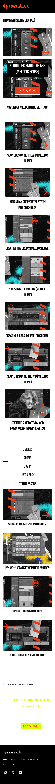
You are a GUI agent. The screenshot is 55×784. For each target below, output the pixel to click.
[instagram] (6, 773)
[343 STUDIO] (16, 9)
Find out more (31, 726)
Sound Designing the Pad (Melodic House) (27, 655)
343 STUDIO (9, 765)
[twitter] (13, 773)
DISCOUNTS (21, 760)
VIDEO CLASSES (9, 760)
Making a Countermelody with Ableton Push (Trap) (28, 567)
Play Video (30, 90)
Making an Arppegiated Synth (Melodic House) (27, 524)
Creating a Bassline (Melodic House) (27, 335)
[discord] (20, 773)
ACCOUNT (32, 760)
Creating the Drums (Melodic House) (27, 248)
